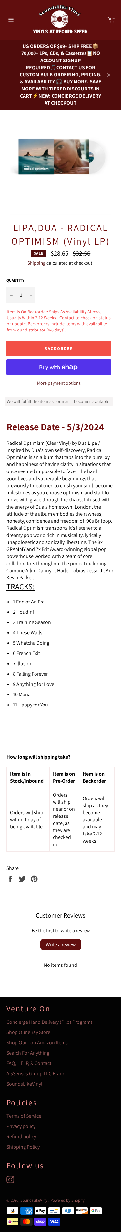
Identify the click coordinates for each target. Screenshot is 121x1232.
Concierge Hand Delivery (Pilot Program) (49, 1022)
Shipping (36, 263)
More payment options (59, 383)
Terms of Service (23, 1116)
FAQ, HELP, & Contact (28, 1063)
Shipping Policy (23, 1146)
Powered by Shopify (67, 1200)
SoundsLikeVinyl (24, 1083)
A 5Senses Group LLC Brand (36, 1073)
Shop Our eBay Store (28, 1032)
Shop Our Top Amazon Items (37, 1042)
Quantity (15, 280)
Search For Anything (27, 1053)
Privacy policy (20, 1126)
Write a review (61, 944)
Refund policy (21, 1136)
